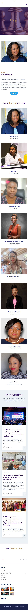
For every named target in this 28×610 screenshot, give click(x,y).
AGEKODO (14, 171)
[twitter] (17, 331)
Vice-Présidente (15, 173)
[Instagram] (16, 120)
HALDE (14, 382)
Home (12, 31)
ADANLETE (14, 347)
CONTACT (3, 580)
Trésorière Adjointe (15, 314)
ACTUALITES (4, 577)
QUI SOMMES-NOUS (6, 573)
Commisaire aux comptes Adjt (14, 384)
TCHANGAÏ (14, 277)
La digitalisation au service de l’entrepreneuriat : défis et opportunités (13, 477)
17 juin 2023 (5, 513)
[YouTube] (23, 559)
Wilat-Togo (10, 447)
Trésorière (15, 278)
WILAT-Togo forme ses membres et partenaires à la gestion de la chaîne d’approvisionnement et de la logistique (13, 521)
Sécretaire (14, 208)
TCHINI (14, 312)
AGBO (14, 136)
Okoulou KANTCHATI (14, 242)
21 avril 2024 (5, 472)
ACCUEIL (3, 571)
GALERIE (3, 575)
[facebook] (10, 366)
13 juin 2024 (5, 426)
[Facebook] (12, 120)
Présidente (15, 138)
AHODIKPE (14, 206)
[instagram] (14, 331)
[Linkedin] (26, 559)
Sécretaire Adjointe (15, 243)
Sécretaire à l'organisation (15, 349)
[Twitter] (17, 156)
